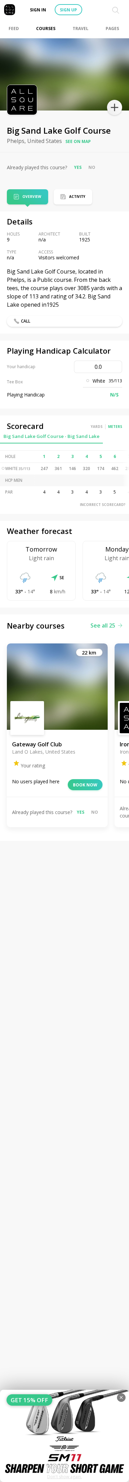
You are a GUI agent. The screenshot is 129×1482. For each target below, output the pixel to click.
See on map (78, 141)
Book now (85, 785)
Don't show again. (64, 1477)
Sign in (38, 10)
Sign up (68, 10)
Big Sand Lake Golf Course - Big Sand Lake (51, 436)
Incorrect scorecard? (103, 504)
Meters (115, 426)
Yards (97, 426)
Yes (78, 167)
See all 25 (102, 625)
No (91, 167)
